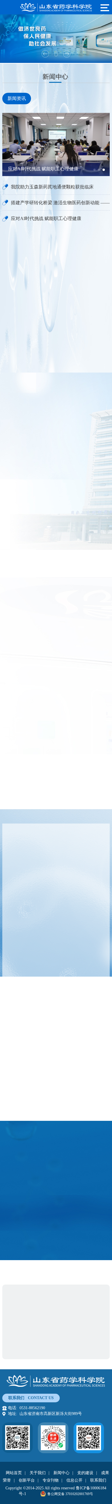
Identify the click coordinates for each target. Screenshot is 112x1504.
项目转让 (16, 831)
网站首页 (14, 1473)
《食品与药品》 (31, 1155)
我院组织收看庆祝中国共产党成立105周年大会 (49, 724)
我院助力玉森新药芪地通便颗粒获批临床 (52, 186)
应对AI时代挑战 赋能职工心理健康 (46, 218)
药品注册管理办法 (40, 1230)
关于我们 (38, 1473)
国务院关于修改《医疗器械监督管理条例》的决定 (49, 1206)
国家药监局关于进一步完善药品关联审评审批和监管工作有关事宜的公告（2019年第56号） (49, 1182)
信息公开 (74, 1480)
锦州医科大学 (86, 1351)
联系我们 (98, 1480)
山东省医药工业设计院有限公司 (42, 1302)
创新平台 (27, 1480)
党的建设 (85, 1473)
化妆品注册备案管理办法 (47, 1194)
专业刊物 (51, 1480)
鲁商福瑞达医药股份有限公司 (62, 1292)
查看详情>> (26, 701)
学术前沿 (78, 1138)
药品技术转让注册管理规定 (49, 1218)
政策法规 (25, 1138)
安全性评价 (54, 831)
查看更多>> (21, 560)
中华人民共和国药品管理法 (49, 1242)
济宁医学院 (58, 1351)
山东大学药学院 (28, 1351)
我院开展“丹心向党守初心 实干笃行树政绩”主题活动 (54, 734)
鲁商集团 (22, 1292)
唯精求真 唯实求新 (55, 325)
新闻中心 (61, 1473)
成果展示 (16, 936)
